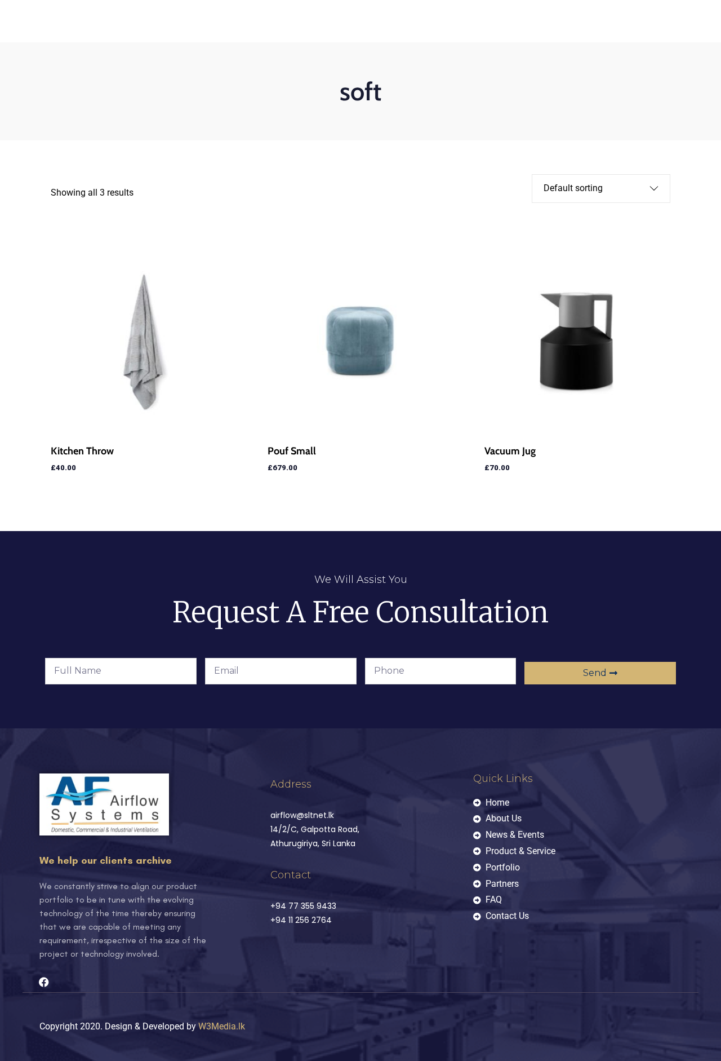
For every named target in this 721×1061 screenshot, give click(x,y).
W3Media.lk (221, 1026)
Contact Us (63, 119)
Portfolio (326, 103)
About (96, 103)
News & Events (157, 103)
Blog (428, 103)
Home (51, 103)
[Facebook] (44, 982)
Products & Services (247, 103)
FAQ (465, 103)
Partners (382, 103)
